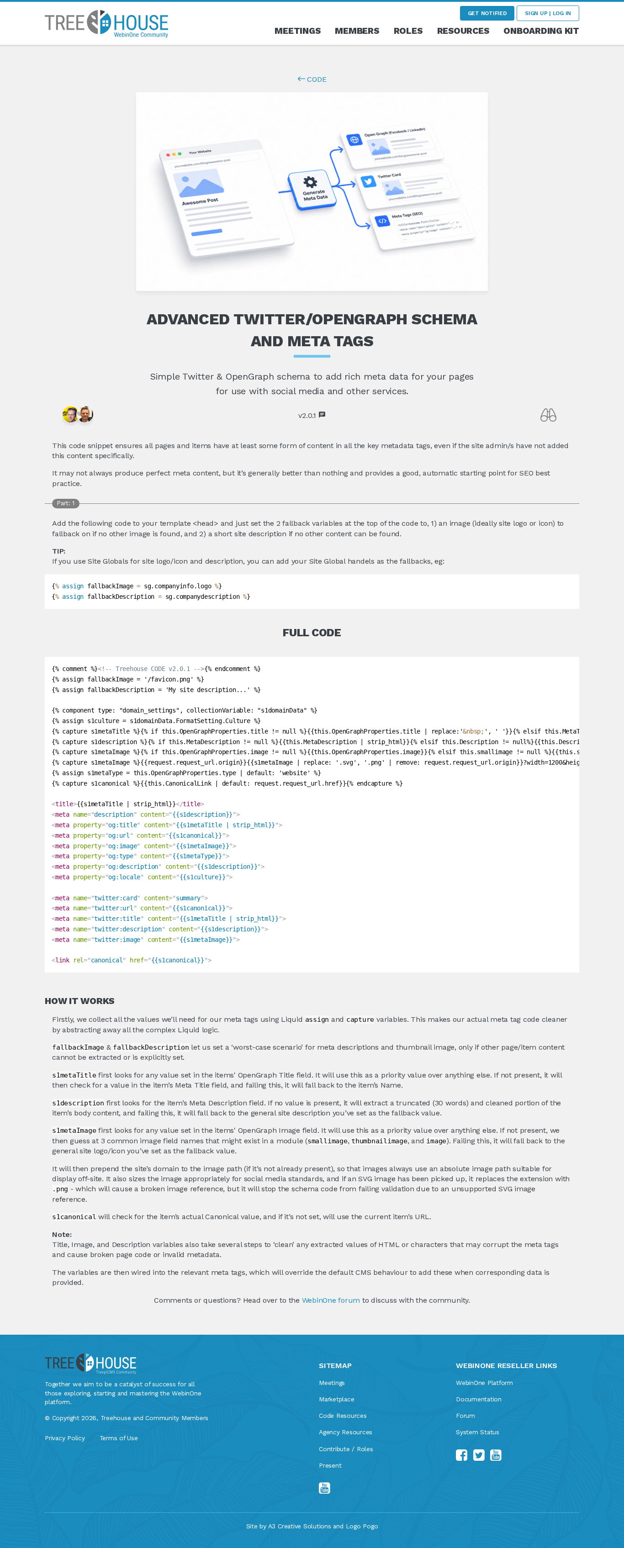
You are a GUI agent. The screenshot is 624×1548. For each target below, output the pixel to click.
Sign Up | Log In (548, 13)
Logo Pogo (362, 1526)
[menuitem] (297, 30)
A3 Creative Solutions (299, 1526)
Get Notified (487, 13)
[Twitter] (480, 1455)
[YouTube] (326, 1488)
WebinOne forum (331, 1300)
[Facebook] (463, 1455)
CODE (315, 79)
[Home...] (106, 23)
